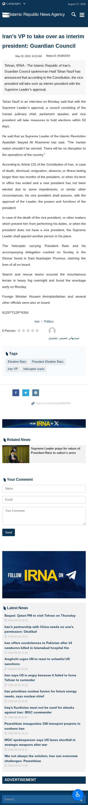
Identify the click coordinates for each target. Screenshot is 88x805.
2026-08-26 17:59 (18, 765)
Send (8, 532)
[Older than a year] (15, 454)
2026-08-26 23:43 (18, 620)
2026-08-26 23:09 (18, 652)
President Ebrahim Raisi (47, 361)
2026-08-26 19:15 (18, 733)
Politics (49, 321)
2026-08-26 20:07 (18, 717)
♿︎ (78, 794)
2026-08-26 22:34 (18, 669)
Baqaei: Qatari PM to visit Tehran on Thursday (40, 615)
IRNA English (37, 14)
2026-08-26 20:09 (18, 701)
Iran (37, 321)
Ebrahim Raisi (17, 361)
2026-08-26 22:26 (18, 685)
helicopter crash (33, 369)
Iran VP (13, 369)
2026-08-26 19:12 (18, 749)
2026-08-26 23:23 (18, 636)
